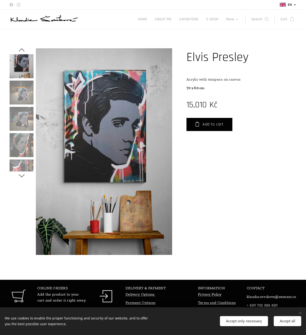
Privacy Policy (210, 294)
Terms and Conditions (217, 302)
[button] (259, 19)
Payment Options (140, 302)
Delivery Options (141, 294)
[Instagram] (19, 5)
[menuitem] (144, 19)
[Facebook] (11, 5)
